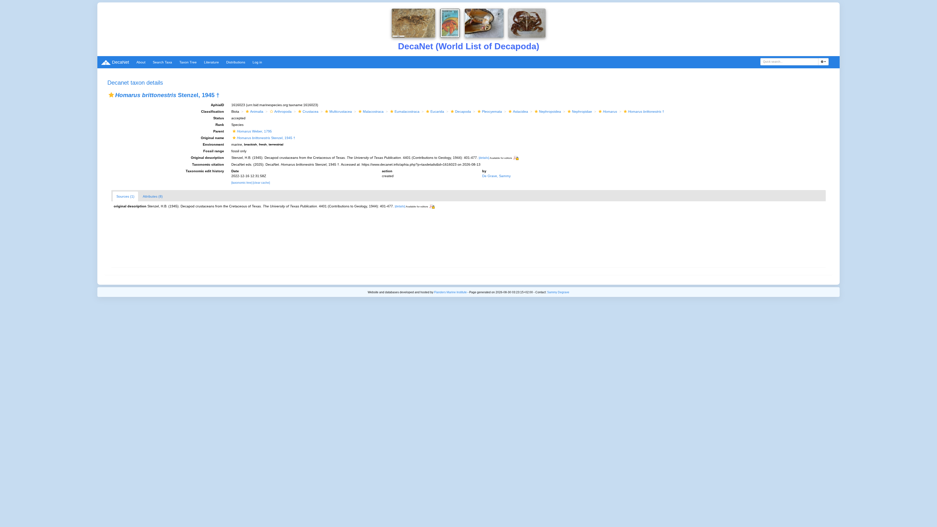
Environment (213, 144)
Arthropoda (283, 111)
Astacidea (520, 111)
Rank (219, 125)
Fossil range (213, 151)
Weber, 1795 (254, 131)
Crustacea (310, 111)
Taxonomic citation (208, 164)
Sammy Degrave (558, 292)
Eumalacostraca (407, 111)
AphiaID (217, 105)
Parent (218, 131)
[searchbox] (789, 61)
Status (218, 118)
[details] (484, 158)
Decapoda (463, 111)
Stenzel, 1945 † (266, 138)
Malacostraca (373, 111)
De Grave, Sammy (496, 176)
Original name (212, 138)
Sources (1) (125, 196)
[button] (111, 95)
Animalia (256, 111)
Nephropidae (582, 111)
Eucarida (437, 111)
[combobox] (789, 61)
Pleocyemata (492, 111)
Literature (211, 62)
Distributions (235, 62)
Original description (207, 158)
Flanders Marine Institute (450, 292)
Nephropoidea (550, 111)
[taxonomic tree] (242, 182)
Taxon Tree (188, 62)
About (140, 62)
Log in (257, 62)
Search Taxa (162, 62)
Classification (212, 111)
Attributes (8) (153, 196)
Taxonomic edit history (205, 171)
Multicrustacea (340, 111)
